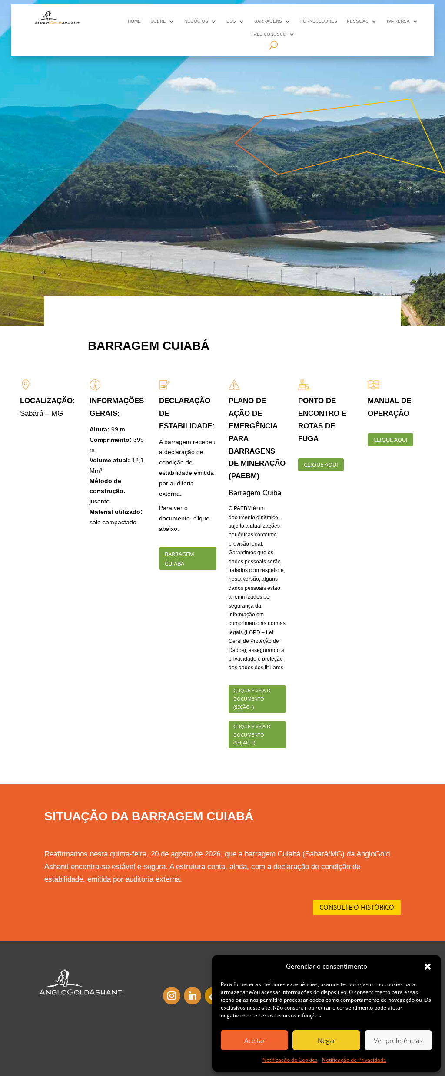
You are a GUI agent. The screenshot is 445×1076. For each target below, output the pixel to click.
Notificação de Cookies (290, 1059)
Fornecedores (318, 21)
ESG (231, 21)
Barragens (268, 21)
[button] (427, 966)
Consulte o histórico (356, 907)
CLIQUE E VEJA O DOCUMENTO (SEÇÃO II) (252, 734)
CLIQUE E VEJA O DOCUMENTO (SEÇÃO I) (252, 698)
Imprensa (398, 21)
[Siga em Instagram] (171, 995)
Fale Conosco (269, 34)
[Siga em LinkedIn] (192, 995)
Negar (326, 1040)
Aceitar (254, 1040)
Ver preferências (398, 1040)
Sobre (158, 21)
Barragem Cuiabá (179, 558)
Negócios (196, 21)
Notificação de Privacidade (354, 1059)
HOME (134, 21)
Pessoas (358, 21)
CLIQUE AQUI (321, 464)
